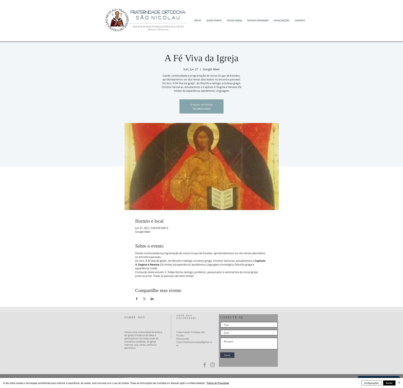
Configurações (371, 383)
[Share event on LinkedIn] (152, 299)
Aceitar (389, 383)
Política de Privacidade (218, 383)
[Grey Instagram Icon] (212, 365)
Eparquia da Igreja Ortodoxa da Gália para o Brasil (158, 26)
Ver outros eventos (201, 108)
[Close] (399, 382)
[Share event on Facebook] (136, 299)
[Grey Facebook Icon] (205, 365)
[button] (214, 20)
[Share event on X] (144, 299)
